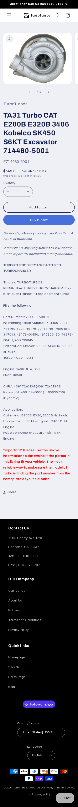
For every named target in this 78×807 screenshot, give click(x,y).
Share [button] (11, 492)
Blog (11, 686)
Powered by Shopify (41, 788)
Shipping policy (41, 794)
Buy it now (39, 220)
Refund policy (65, 788)
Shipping (8, 176)
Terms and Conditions (24, 620)
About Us (15, 600)
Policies (14, 610)
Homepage (16, 657)
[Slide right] (48, 92)
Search (13, 667)
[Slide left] (29, 92)
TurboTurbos (20, 788)
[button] (9, 15)
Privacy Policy (18, 630)
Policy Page (17, 677)
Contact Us (16, 590)
